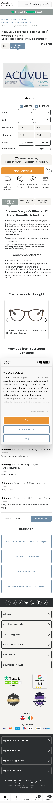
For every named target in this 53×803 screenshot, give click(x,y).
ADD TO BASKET (23, 170)
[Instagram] (20, 602)
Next (18, 519)
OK (26, 420)
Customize (24, 429)
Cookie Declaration (37, 785)
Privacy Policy (20, 785)
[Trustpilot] (13, 686)
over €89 (7, 187)
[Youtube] (26, 602)
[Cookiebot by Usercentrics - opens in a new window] (37, 362)
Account (15, 799)
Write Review (41, 518)
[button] (26, 98)
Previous (7, 519)
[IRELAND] (30, 718)
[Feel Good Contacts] (7, 4)
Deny (26, 438)
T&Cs (10, 785)
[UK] (22, 718)
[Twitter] (14, 602)
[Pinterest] (39, 602)
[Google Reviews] (39, 688)
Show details (37, 411)
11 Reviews (17, 35)
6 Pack (5, 46)
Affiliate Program (26, 787)
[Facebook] (8, 602)
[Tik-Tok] (45, 602)
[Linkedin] (32, 602)
